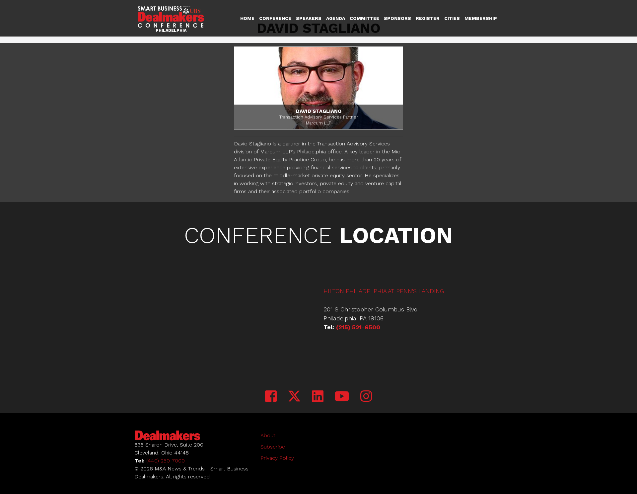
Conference (275, 18)
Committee (364, 18)
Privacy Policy (277, 458)
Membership (480, 18)
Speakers (308, 18)
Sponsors (397, 18)
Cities (452, 18)
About (267, 435)
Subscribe (272, 447)
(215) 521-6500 (358, 327)
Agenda (335, 18)
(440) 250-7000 (165, 460)
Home (247, 18)
